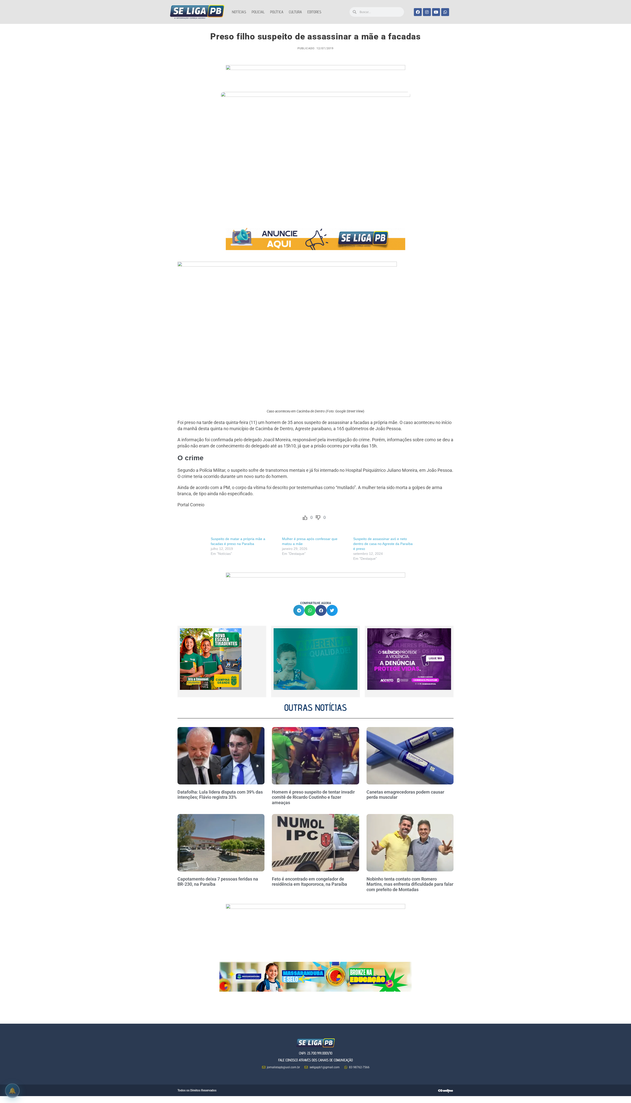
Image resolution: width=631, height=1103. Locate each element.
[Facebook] (418, 12)
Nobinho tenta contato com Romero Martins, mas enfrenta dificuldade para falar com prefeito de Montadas (410, 884)
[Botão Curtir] (304, 517)
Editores (314, 12)
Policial (258, 12)
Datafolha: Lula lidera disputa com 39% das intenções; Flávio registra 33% (220, 794)
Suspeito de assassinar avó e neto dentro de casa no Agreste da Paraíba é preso (383, 544)
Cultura (295, 12)
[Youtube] (436, 12)
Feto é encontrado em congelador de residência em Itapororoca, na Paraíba (309, 881)
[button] (298, 610)
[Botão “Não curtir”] (318, 517)
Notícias (239, 12)
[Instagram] (427, 12)
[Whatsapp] (445, 12)
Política (276, 12)
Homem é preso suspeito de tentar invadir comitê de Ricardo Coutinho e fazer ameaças (313, 797)
